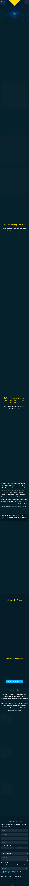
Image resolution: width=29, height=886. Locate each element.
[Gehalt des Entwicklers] (14, 663)
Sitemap (17, 885)
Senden (15, 879)
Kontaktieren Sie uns (14, 51)
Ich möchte (3, 851)
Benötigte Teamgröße (6, 845)
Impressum (13, 885)
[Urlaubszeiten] (14, 671)
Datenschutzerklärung (13, 871)
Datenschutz (8, 885)
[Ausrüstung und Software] (14, 673)
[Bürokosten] (14, 665)
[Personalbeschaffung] (14, 675)
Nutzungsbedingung (7, 872)
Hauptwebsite (22, 885)
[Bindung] (15, 677)
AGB (5, 885)
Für (15, 845)
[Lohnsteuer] (14, 667)
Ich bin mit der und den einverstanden (12, 872)
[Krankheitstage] (14, 669)
